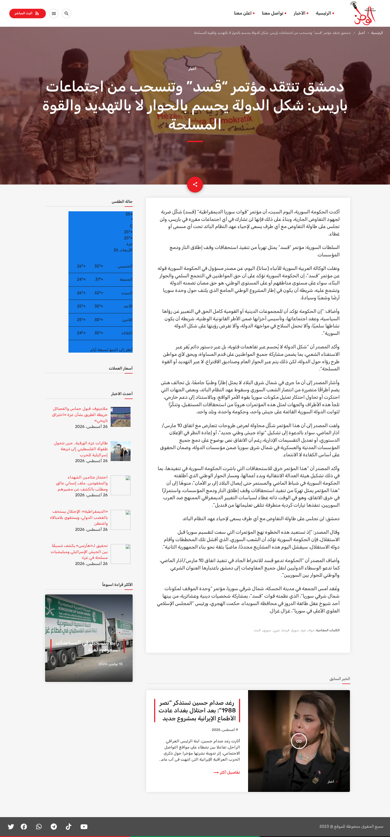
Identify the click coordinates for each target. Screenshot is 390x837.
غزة (303, 630)
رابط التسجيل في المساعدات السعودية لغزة (87, 646)
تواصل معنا (272, 13)
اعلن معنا (243, 13)
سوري (267, 630)
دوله (311, 630)
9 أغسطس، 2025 (225, 730)
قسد (257, 630)
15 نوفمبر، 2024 (110, 664)
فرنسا (285, 630)
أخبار (361, 33)
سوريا (295, 630)
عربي (277, 630)
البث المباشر (27, 13)
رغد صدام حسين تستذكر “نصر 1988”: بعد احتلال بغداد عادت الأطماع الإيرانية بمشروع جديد (197, 710)
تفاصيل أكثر (226, 772)
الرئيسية (323, 13)
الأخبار (299, 13)
